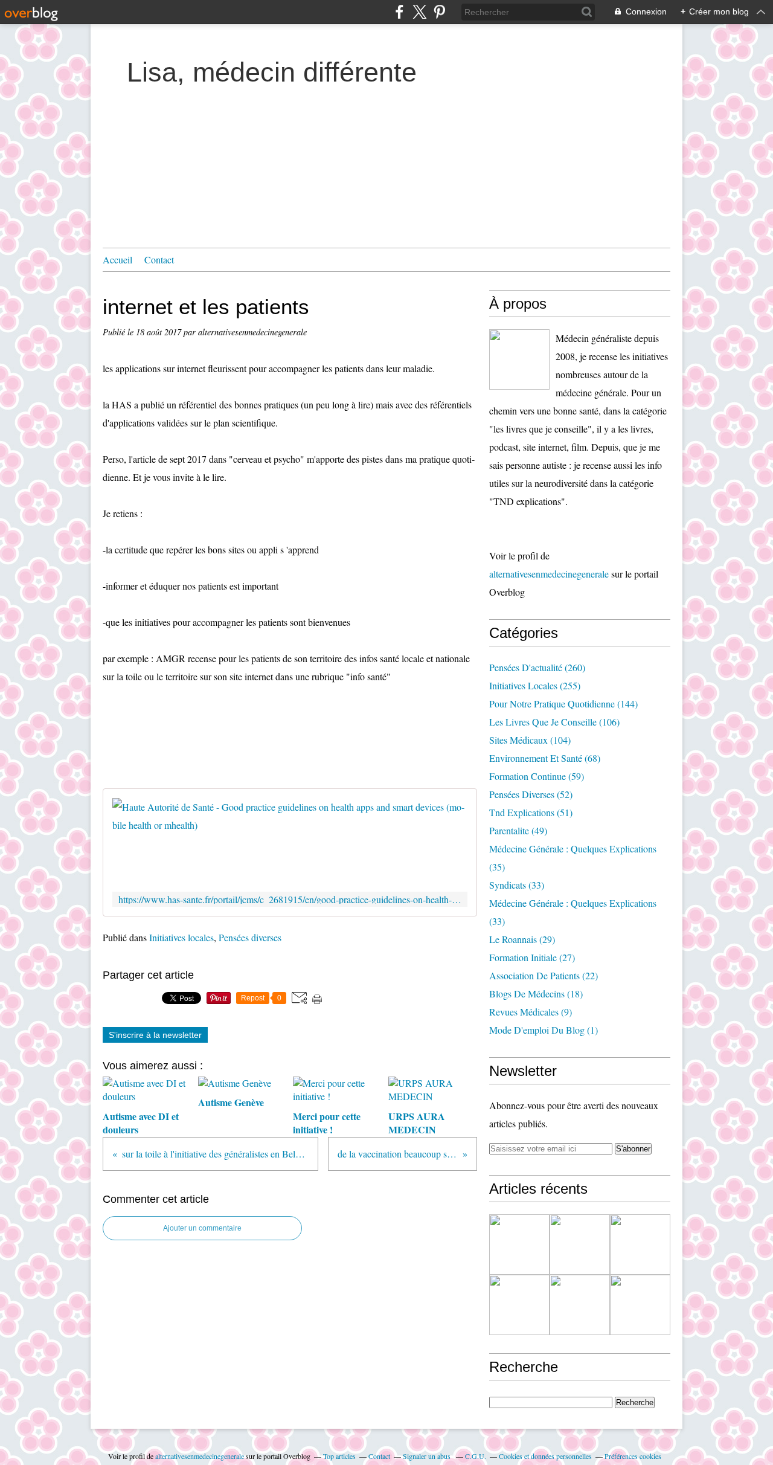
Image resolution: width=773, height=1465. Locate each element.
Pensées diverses (250, 937)
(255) (534, 685)
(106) (554, 721)
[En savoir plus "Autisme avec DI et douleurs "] (519, 1244)
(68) (544, 758)
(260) (537, 667)
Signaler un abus (427, 1456)
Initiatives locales (181, 937)
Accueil (117, 259)
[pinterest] (439, 12)
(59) (536, 776)
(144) (563, 703)
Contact (159, 259)
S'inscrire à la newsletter (155, 1035)
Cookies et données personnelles (545, 1456)
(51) (531, 812)
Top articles (339, 1456)
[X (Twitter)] (419, 12)
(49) (518, 830)
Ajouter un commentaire (202, 1228)
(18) (536, 993)
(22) (543, 975)
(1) (543, 1029)
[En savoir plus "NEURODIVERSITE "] (580, 1244)
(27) (532, 957)
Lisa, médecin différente (272, 72)
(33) (516, 884)
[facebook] (399, 12)
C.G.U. (475, 1456)
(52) (531, 794)
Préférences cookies (633, 1456)
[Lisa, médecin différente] (519, 359)
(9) (530, 1011)
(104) (530, 739)
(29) (522, 939)
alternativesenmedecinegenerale (549, 573)
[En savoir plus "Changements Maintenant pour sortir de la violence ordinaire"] (640, 1305)
